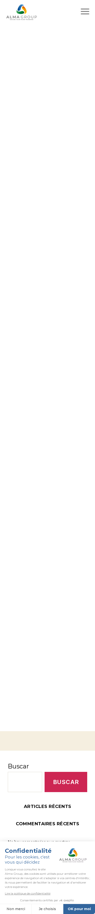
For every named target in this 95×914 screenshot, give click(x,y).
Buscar (18, 766)
